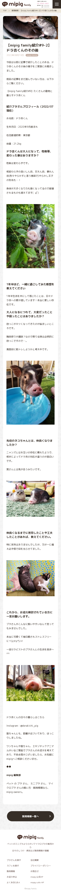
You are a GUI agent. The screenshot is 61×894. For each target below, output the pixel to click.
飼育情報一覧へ (30, 816)
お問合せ (34, 871)
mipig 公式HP (36, 876)
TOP (4, 10)
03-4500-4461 (43, 3)
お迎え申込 (12, 876)
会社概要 (34, 860)
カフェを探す (13, 865)
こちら (40, 717)
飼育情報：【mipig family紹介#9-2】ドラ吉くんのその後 (34, 10)
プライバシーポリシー (40, 865)
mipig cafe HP (37, 882)
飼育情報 (11, 871)
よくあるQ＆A (13, 882)
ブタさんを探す (14, 860)
